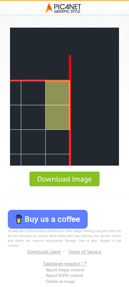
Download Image (64, 179)
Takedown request (62, 264)
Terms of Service (84, 252)
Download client (44, 252)
